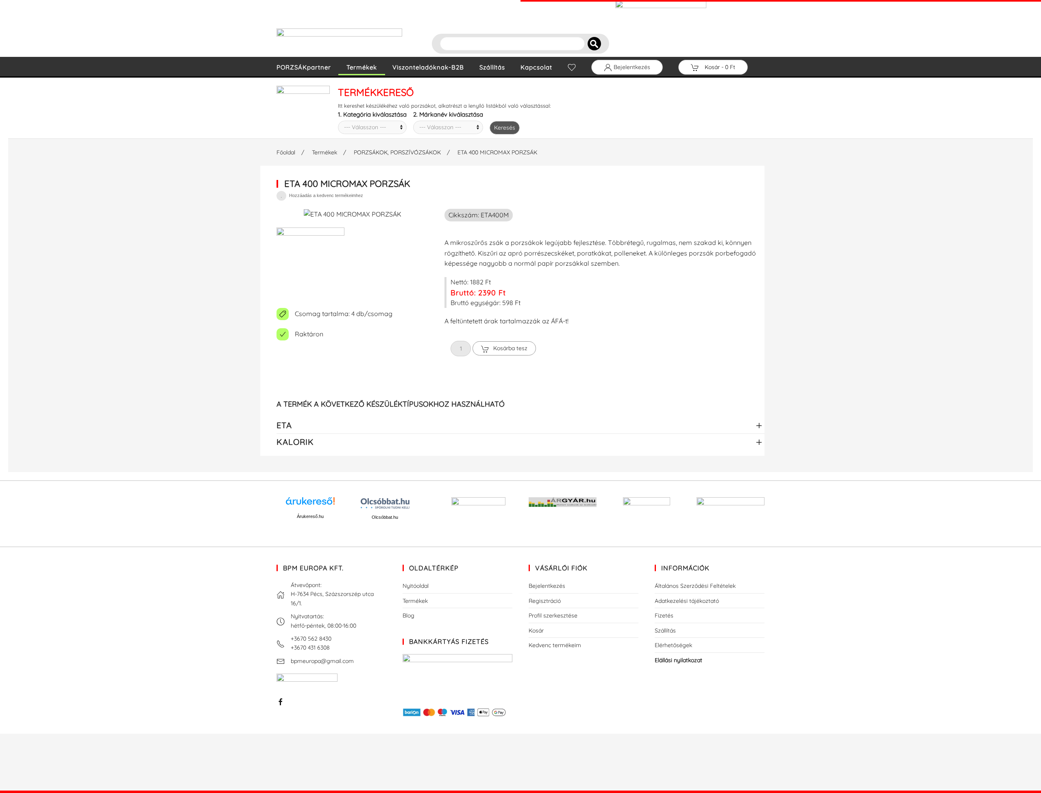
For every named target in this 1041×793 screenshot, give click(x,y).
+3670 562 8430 (311, 638)
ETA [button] (284, 425)
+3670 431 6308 (310, 647)
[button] (310, 264)
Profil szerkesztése (553, 615)
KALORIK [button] (295, 442)
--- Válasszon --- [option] (365, 127)
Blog (408, 615)
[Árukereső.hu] (310, 504)
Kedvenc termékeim (555, 645)
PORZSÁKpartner (304, 67)
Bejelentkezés (631, 67)
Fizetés (664, 615)
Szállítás (492, 67)
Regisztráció (545, 600)
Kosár (536, 630)
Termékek (361, 67)
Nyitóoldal (416, 585)
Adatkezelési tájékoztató (687, 600)
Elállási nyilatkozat (678, 660)
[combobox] (372, 127)
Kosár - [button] (719, 67)
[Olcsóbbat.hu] (385, 503)
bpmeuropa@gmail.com (322, 661)
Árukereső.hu (310, 516)
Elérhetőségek (673, 645)
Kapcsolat (536, 67)
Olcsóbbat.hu (385, 517)
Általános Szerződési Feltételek (695, 585)
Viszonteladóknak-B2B (428, 67)
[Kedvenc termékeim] (572, 67)
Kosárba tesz (510, 348)
